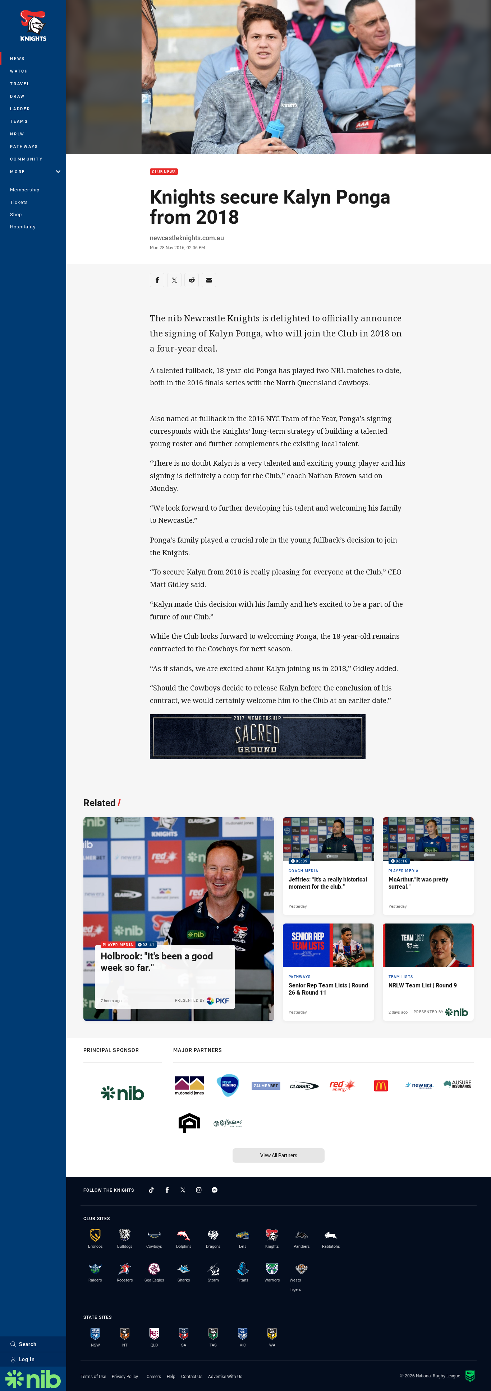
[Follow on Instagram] (199, 1189)
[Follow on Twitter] (183, 1189)
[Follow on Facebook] (167, 1189)
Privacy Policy (125, 1376)
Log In (27, 1359)
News (17, 58)
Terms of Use (93, 1376)
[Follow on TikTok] (151, 1189)
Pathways (24, 146)
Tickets (19, 202)
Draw (17, 96)
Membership (25, 189)
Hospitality (23, 226)
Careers (154, 1376)
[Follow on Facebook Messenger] (214, 1189)
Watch (19, 71)
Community (26, 159)
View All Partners (278, 1155)
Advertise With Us (225, 1376)
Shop (16, 214)
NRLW (17, 133)
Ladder (20, 108)
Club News (164, 171)
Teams (19, 121)
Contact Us (191, 1376)
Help (171, 1376)
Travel (20, 83)
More (17, 171)
